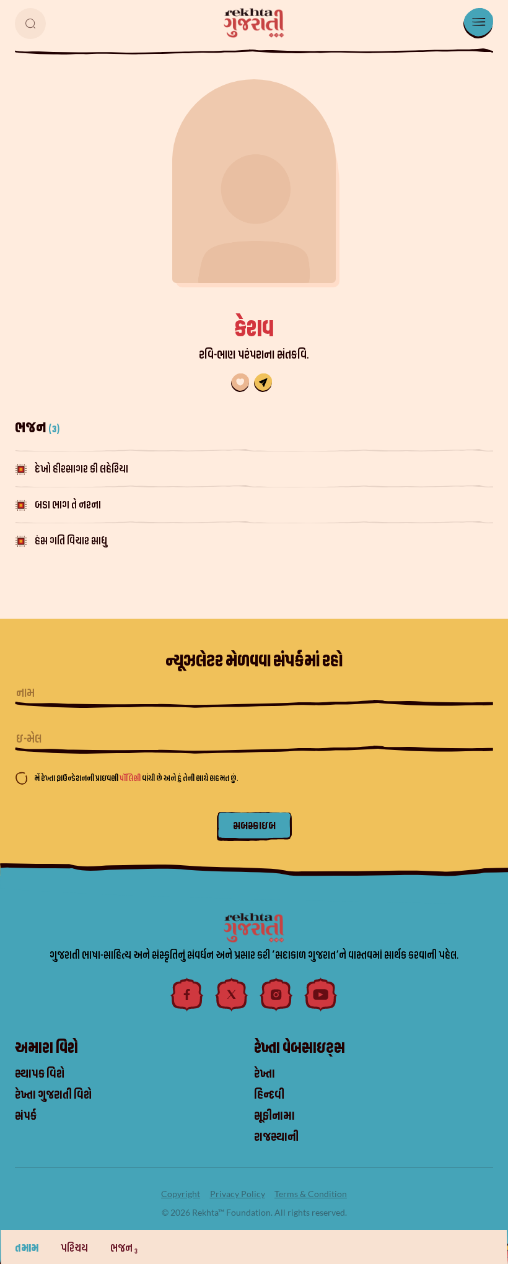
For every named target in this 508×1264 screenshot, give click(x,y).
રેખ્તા (264, 1074)
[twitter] (231, 994)
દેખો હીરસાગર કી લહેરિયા (81, 469)
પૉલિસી (131, 778)
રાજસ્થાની (276, 1137)
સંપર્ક (26, 1116)
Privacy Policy (237, 1193)
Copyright (180, 1193)
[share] (263, 382)
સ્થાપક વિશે (39, 1074)
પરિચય (75, 1248)
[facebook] (187, 994)
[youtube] (321, 994)
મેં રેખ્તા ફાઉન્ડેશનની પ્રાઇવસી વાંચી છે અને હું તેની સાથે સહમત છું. (136, 778)
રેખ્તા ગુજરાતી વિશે (53, 1095)
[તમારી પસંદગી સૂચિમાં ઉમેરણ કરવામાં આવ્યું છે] (240, 382)
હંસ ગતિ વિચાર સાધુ (71, 541)
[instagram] (276, 994)
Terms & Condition (310, 1193)
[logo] (254, 23)
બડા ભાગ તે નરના (68, 505)
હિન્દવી (269, 1095)
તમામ (27, 1248)
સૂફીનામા (274, 1116)
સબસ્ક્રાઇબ (254, 825)
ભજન (124, 1248)
